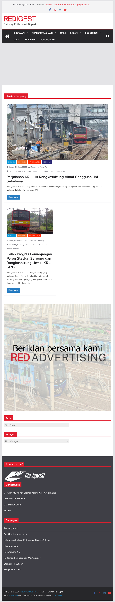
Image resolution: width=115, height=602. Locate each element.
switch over (60, 171)
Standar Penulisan (13, 564)
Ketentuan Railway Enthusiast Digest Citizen (27, 540)
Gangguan (13, 171)
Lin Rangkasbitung (34, 171)
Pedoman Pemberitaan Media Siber (22, 558)
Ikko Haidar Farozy (37, 240)
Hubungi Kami (48, 39)
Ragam (74, 32)
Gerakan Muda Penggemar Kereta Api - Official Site (30, 493)
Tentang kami (11, 528)
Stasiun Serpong (48, 171)
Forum (7, 511)
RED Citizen (91, 32)
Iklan (16, 39)
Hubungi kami (11, 546)
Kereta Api (19, 32)
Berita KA (11, 162)
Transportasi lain (42, 32)
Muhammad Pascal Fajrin (39, 167)
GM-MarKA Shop (12, 505)
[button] (26, 33)
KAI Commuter (34, 162)
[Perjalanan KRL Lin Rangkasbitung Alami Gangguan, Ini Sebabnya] (57, 132)
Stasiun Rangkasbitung (41, 245)
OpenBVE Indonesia (14, 499)
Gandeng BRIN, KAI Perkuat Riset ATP (63, 5)
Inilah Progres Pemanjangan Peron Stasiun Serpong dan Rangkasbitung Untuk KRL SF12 (29, 260)
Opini (63, 32)
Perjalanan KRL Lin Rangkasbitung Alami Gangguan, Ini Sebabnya (52, 178)
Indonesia (22, 162)
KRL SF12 (21, 171)
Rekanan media (12, 552)
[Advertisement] (57, 64)
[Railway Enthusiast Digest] (7, 36)
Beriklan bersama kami (15, 534)
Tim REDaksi (29, 39)
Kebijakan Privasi (12, 570)
